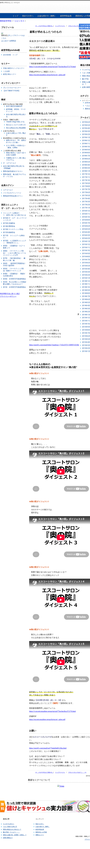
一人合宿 (6, 71)
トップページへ (60, 26)
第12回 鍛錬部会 (9, 232)
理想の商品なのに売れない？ (12, 829)
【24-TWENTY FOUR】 (11, 91)
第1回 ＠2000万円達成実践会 (14, 287)
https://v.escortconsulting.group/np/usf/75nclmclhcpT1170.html (52, 67)
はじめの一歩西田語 (8, 41)
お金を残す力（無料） (47, 16)
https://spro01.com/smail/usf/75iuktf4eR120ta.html (47, 748)
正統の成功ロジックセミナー (13, 68)
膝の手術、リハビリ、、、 (11, 832)
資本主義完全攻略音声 (14, 106)
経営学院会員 (65, 16)
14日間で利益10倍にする (15, 122)
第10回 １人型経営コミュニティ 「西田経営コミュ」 (14, 242)
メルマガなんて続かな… (44, 26)
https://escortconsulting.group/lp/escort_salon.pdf (47, 75)
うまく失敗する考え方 (10, 826)
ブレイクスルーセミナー (12, 88)
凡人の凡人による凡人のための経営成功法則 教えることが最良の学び (15, 8)
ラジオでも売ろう (8, 824)
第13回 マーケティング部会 (13, 229)
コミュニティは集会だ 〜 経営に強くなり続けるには (14, 214)
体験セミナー (40, 835)
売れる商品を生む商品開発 (16, 128)
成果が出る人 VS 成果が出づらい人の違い (16, 141)
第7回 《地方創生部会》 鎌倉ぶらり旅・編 (14, 259)
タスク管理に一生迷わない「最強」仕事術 (16, 146)
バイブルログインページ (12, 193)
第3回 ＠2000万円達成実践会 (14, 279)
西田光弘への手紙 (41, 832)
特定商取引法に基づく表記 (10, 294)
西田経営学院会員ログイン (13, 196)
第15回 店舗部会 (9, 223)
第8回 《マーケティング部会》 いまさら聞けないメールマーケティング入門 (14, 253)
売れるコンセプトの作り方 (16, 125)
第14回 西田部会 (9, 226)
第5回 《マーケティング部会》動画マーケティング (13, 270)
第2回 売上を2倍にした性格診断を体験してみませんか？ (14, 283)
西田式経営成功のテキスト (13, 171)
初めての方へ (28, 16)
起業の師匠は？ (8, 838)
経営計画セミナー (9, 74)
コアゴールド (8, 190)
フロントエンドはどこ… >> (77, 26)
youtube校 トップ (10, 55)
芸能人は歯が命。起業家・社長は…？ (14, 835)
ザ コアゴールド (9, 163)
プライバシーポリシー (8, 296)
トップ (15, 16)
